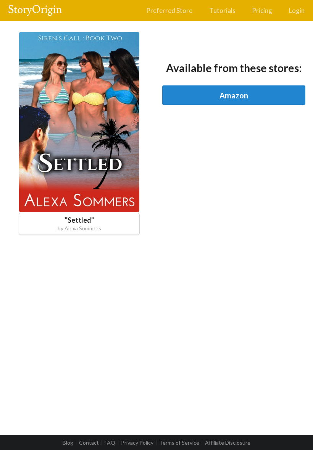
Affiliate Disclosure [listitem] (227, 442)
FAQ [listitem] (110, 442)
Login (297, 10)
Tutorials (222, 10)
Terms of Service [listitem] (179, 442)
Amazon (233, 95)
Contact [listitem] (89, 442)
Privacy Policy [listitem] (137, 442)
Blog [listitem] (68, 442)
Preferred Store (169, 10)
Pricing (262, 10)
